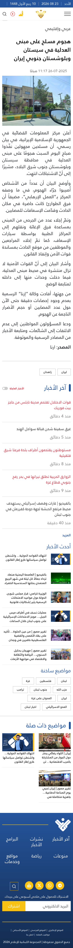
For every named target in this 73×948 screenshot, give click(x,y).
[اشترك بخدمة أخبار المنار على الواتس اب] (49, 886)
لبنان (64, 681)
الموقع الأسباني (20, 930)
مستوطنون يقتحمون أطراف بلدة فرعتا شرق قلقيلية (37, 452)
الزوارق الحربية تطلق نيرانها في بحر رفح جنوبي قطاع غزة (42, 479)
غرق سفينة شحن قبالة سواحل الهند (43, 428)
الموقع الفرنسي (38, 930)
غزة (28, 681)
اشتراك (14, 906)
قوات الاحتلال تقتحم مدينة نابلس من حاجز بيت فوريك (39, 405)
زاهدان (47, 372)
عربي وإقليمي (58, 28)
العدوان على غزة (41, 698)
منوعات (61, 855)
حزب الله (62, 689)
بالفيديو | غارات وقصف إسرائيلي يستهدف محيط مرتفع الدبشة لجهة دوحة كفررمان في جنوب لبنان (38, 509)
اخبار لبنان (30, 707)
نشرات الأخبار (36, 842)
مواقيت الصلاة (43, 935)
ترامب (20, 689)
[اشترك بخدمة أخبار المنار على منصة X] (39, 886)
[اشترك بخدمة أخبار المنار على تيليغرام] (60, 886)
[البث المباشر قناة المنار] (29, 886)
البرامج (12, 839)
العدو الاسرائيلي (56, 707)
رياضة (36, 855)
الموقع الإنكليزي (55, 930)
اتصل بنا (30, 935)
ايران (64, 372)
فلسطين (45, 681)
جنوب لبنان (40, 689)
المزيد (66, 535)
